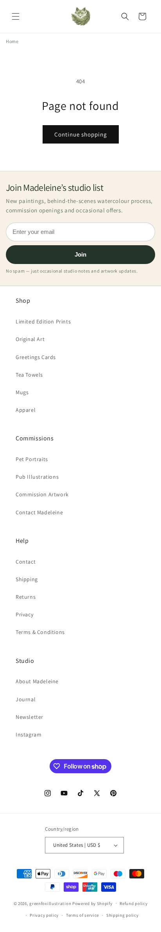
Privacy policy (44, 915)
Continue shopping (80, 134)
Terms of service (82, 915)
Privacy (24, 614)
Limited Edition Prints (43, 321)
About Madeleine (37, 681)
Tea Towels (29, 374)
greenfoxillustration (50, 903)
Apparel (26, 409)
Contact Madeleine (39, 512)
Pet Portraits (32, 459)
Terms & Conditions (40, 632)
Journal (26, 699)
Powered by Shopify (92, 903)
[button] (15, 16)
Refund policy (133, 903)
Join (80, 254)
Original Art (30, 339)
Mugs (22, 392)
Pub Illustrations (37, 476)
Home (12, 41)
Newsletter (29, 716)
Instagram (28, 734)
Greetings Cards (36, 357)
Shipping (27, 579)
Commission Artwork (42, 494)
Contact (26, 561)
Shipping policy (122, 915)
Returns (26, 596)
